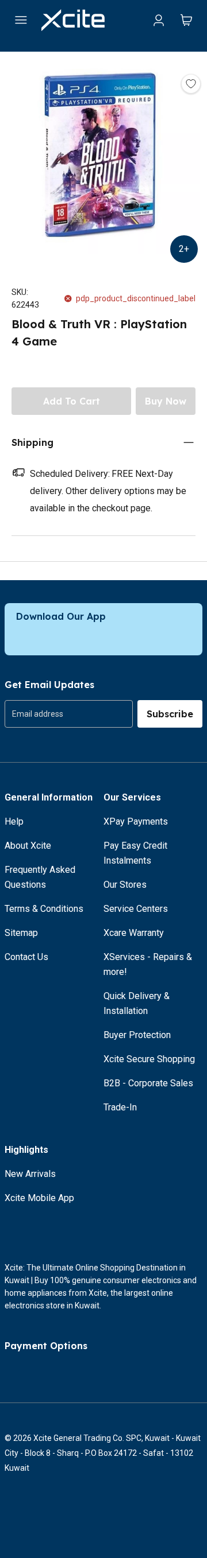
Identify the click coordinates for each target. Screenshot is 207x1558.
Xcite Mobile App (39, 1197)
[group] (69, 714)
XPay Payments (135, 821)
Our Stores (125, 884)
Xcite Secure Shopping (149, 1059)
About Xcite (28, 845)
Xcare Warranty (133, 932)
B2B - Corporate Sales (148, 1083)
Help (14, 821)
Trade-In (120, 1107)
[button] (103, 157)
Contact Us (26, 956)
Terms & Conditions (44, 908)
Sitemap (21, 932)
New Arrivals (30, 1173)
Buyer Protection (137, 1034)
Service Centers (135, 908)
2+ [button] (184, 248)
